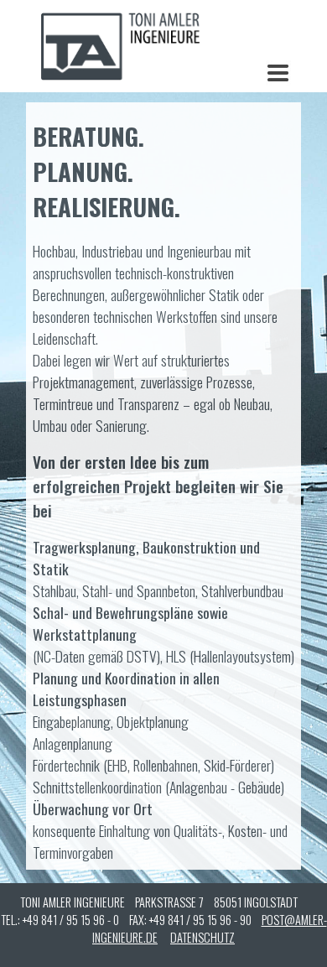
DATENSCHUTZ (202, 937)
